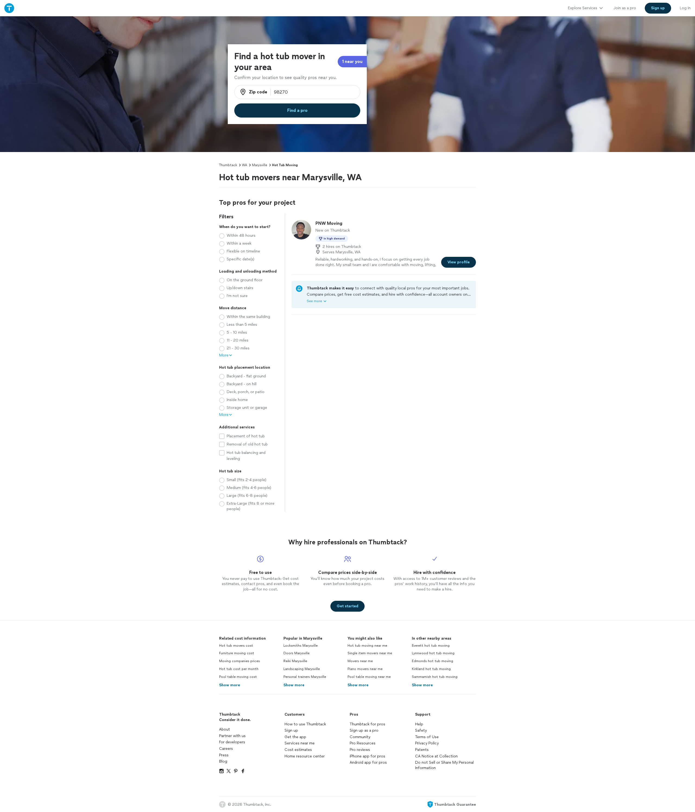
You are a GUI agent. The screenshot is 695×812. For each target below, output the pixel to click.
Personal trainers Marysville (304, 677)
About (224, 729)
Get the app (295, 737)
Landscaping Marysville (301, 669)
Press (224, 755)
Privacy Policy (427, 743)
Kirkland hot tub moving (431, 669)
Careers (226, 748)
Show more (229, 685)
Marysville (259, 165)
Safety (421, 730)
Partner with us (232, 736)
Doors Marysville (296, 653)
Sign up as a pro (364, 730)
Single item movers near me (370, 653)
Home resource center (305, 756)
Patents (422, 749)
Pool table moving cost (238, 677)
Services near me (300, 743)
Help (419, 724)
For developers (232, 742)
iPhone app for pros (367, 756)
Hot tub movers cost (236, 645)
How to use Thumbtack (305, 724)
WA (244, 165)
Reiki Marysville (295, 661)
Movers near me (360, 661)
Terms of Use (427, 737)
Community (360, 737)
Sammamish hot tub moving (434, 677)
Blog (223, 761)
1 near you (352, 61)
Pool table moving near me (369, 677)
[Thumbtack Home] (9, 8)
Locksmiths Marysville (300, 645)
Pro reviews (360, 749)
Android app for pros (368, 762)
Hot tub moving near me (367, 645)
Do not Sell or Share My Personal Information (444, 765)
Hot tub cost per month (238, 669)
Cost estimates (298, 749)
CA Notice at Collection (436, 756)
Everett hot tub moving (431, 645)
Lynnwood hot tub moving (433, 653)
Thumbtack (228, 165)
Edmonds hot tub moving (432, 661)
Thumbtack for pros (367, 724)
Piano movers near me (365, 669)
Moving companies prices (239, 661)
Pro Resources (362, 743)
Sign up (291, 730)
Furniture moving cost (236, 653)
